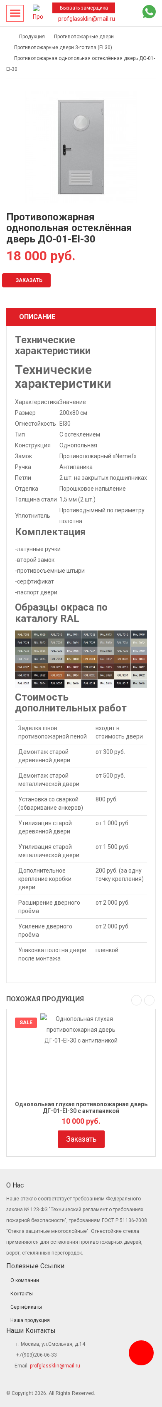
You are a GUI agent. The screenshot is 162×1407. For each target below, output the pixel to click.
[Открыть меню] (15, 13)
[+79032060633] (141, 1352)
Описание (37, 317)
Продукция (32, 37)
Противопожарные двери (84, 37)
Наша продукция (30, 1320)
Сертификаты (26, 1307)
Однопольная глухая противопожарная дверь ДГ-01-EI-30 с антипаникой (81, 1107)
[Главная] (8, 37)
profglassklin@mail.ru (86, 18)
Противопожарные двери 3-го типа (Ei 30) (63, 47)
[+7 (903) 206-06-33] (133, 14)
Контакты (21, 1294)
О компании (24, 1280)
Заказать (28, 280)
